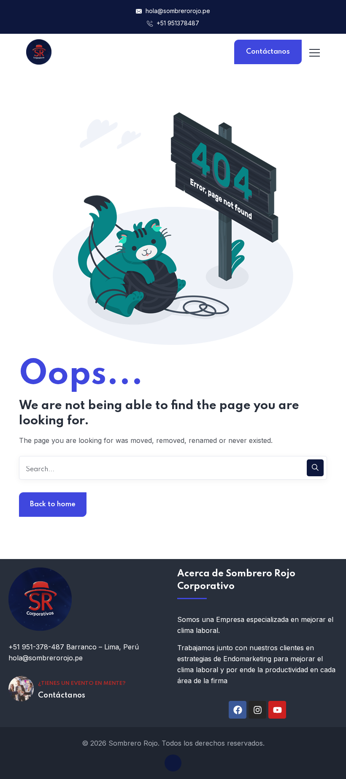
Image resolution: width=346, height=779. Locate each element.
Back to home (53, 504)
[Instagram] (257, 710)
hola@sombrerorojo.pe (178, 10)
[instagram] (173, 763)
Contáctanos (268, 51)
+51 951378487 (177, 23)
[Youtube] (277, 710)
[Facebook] (237, 710)
